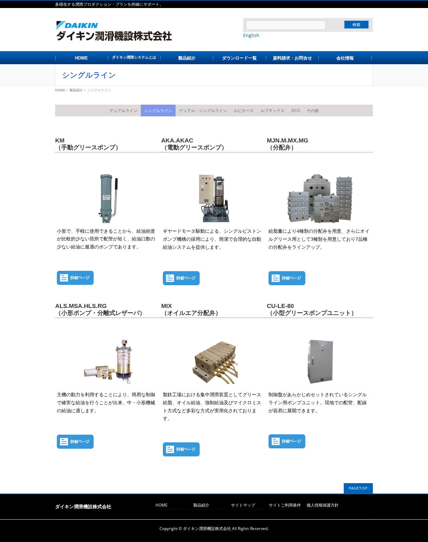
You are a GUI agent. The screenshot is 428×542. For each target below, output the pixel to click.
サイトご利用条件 (285, 505)
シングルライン (158, 110)
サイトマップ (243, 505)
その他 (313, 110)
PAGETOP (358, 488)
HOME (161, 505)
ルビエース (244, 110)
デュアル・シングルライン (203, 110)
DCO (295, 110)
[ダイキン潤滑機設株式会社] (149, 36)
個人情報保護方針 (323, 505)
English (251, 35)
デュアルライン (123, 110)
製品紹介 (201, 505)
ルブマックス (272, 110)
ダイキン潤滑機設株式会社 (207, 528)
